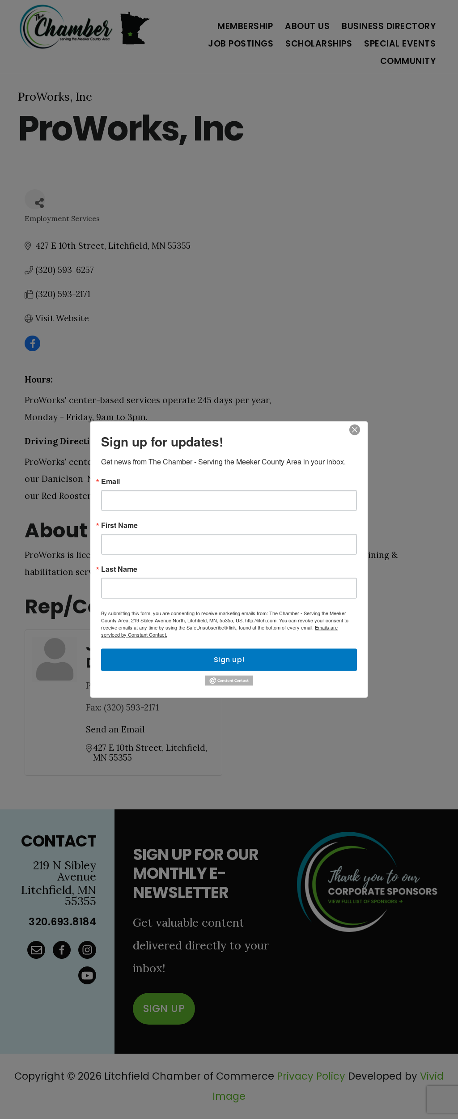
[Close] (354, 429)
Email (110, 481)
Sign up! (229, 659)
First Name (119, 524)
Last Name (119, 568)
